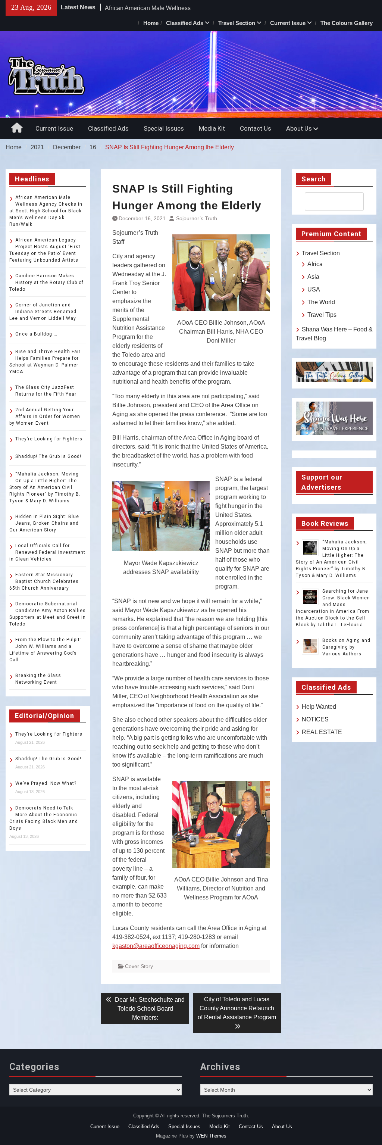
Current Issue (288, 23)
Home (151, 23)
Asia (313, 277)
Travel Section (236, 23)
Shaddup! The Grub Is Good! (48, 456)
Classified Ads (184, 23)
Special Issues (164, 128)
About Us (299, 128)
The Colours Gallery (346, 23)
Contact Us (255, 128)
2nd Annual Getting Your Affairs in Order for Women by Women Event (44, 416)
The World (321, 302)
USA (313, 289)
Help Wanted (319, 706)
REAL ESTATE (322, 732)
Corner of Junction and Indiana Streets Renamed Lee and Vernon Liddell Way (42, 311)
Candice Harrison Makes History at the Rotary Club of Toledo (46, 282)
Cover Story (139, 966)
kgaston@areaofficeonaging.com (156, 946)
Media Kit (212, 128)
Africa (315, 264)
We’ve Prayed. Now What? (45, 783)
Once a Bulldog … (36, 334)
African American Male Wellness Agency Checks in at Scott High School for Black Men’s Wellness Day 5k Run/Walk (45, 211)
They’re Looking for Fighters (48, 439)
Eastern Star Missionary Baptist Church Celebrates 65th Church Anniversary (44, 581)
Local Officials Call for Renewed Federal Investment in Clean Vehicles (47, 552)
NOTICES (315, 719)
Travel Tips (321, 315)
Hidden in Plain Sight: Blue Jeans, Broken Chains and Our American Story (44, 523)
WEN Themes (211, 1136)
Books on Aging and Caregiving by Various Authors (346, 647)
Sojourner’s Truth (196, 218)
